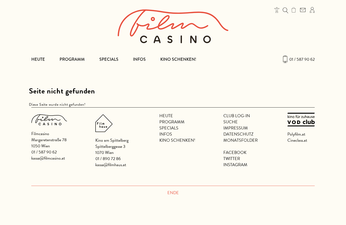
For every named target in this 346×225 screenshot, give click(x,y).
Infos (139, 59)
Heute (38, 59)
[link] (294, 9)
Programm (72, 59)
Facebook (234, 152)
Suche (230, 122)
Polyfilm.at (296, 134)
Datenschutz (238, 134)
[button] (277, 10)
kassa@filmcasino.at (48, 158)
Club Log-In (236, 115)
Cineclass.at (297, 140)
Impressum (235, 128)
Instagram (235, 164)
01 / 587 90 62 (302, 59)
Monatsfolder (240, 140)
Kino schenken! (178, 59)
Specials (108, 59)
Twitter (231, 158)
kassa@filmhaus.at (110, 164)
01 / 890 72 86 (108, 158)
